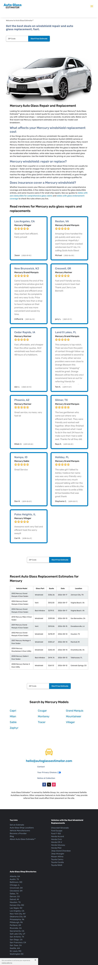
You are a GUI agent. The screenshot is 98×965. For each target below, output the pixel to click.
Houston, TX (15, 902)
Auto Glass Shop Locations (22, 828)
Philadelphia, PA (17, 919)
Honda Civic (56, 839)
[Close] (34, 960)
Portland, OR (15, 925)
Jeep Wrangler (57, 854)
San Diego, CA (16, 939)
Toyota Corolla (57, 862)
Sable (13, 722)
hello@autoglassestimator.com (49, 761)
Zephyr (14, 727)
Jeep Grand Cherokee (61, 851)
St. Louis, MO (15, 951)
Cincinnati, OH (16, 888)
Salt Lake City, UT (17, 934)
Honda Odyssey (58, 845)
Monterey (43, 716)
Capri (13, 710)
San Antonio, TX (17, 937)
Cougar (42, 710)
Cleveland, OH (16, 891)
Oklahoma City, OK (18, 916)
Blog (12, 836)
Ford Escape (56, 831)
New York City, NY (17, 914)
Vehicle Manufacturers (20, 830)
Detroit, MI (14, 899)
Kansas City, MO (17, 905)
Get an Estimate (17, 825)
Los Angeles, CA (17, 911)
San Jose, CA (16, 945)
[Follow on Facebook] (44, 784)
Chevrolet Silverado (60, 828)
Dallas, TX (14, 893)
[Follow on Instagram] (54, 784)
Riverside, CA (16, 928)
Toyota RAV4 (56, 865)
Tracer (41, 722)
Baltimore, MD (16, 882)
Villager (70, 722)
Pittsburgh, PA (16, 922)
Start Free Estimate (39, 39)
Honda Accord (57, 836)
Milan (13, 716)
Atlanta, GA (15, 876)
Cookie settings (7, 963)
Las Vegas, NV (16, 908)
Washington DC (17, 954)
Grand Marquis (74, 710)
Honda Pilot (56, 848)
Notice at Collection (46, 778)
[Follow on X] (49, 784)
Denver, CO (15, 896)
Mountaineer (73, 716)
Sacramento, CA (17, 931)
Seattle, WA (15, 948)
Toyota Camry (57, 859)
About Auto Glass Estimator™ (23, 839)
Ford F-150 (56, 833)
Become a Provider (18, 833)
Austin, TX (14, 879)
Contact (41, 767)
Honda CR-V (56, 842)
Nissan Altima (57, 856)
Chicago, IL (15, 885)
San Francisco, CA (18, 942)
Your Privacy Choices (47, 772)
